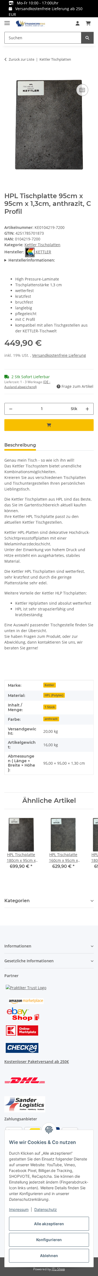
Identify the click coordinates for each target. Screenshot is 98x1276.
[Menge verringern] (11, 408)
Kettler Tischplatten (42, 244)
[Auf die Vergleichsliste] (82, 90)
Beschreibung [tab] (20, 445)
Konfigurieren (49, 1239)
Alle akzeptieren (49, 1223)
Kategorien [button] (17, 900)
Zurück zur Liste (21, 59)
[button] (77, 23)
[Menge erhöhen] (87, 408)
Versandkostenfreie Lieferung (59, 355)
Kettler (49, 685)
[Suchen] (87, 38)
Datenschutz (45, 1209)
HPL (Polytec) (54, 695)
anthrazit (51, 719)
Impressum (19, 1209)
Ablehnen (49, 1255)
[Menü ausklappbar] (7, 20)
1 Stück (50, 707)
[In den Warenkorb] (8, 77)
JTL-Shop (58, 1269)
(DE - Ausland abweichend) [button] (27, 384)
